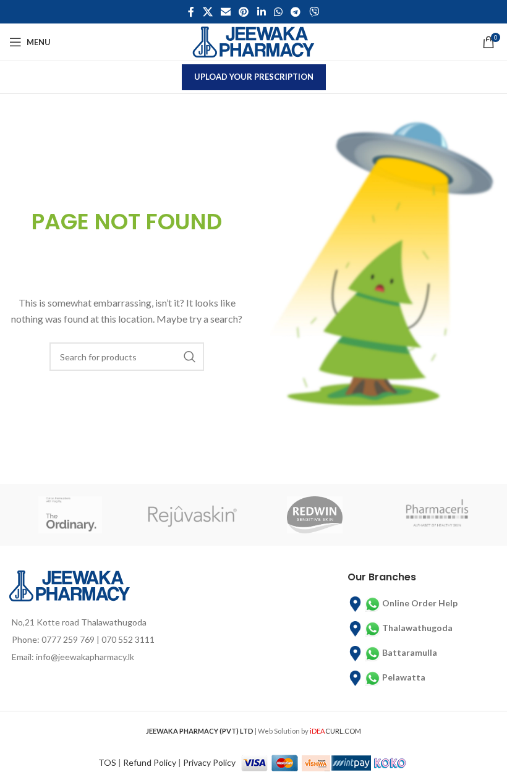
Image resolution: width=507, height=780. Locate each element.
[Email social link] (225, 11)
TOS (107, 762)
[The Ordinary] (70, 515)
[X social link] (207, 11)
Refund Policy (149, 762)
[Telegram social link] (296, 11)
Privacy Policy (209, 762)
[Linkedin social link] (261, 11)
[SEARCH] (190, 356)
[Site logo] (253, 41)
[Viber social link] (314, 11)
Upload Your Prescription (253, 77)
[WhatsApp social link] (278, 11)
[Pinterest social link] (244, 11)
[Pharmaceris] (437, 515)
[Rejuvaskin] (193, 515)
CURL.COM (335, 731)
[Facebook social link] (191, 11)
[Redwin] (315, 515)
